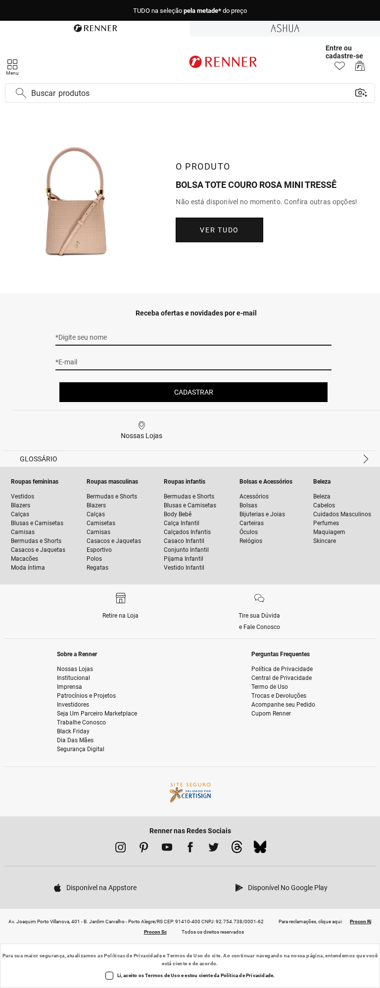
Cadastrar (193, 392)
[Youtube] (167, 849)
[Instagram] (120, 849)
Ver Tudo (219, 230)
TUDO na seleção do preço (190, 10)
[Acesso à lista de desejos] (339, 68)
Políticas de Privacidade (133, 955)
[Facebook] (190, 849)
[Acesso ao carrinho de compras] (360, 68)
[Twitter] (213, 849)
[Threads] (237, 849)
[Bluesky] (260, 849)
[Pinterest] (144, 849)
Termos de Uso (185, 955)
